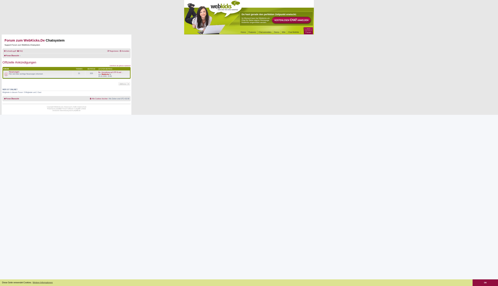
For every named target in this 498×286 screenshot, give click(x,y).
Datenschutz (82, 107)
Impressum (68, 107)
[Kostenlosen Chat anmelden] (292, 20)
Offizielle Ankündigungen (19, 62)
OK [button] (485, 283)
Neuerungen (14, 72)
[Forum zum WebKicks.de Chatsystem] (308, 30)
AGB (74, 107)
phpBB (58, 109)
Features (252, 32)
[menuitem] (20, 51)
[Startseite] (225, 8)
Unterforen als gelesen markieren (120, 65)
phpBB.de (77, 110)
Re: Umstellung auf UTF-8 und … (110, 72)
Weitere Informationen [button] (43, 282)
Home (243, 32)
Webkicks (105, 74)
